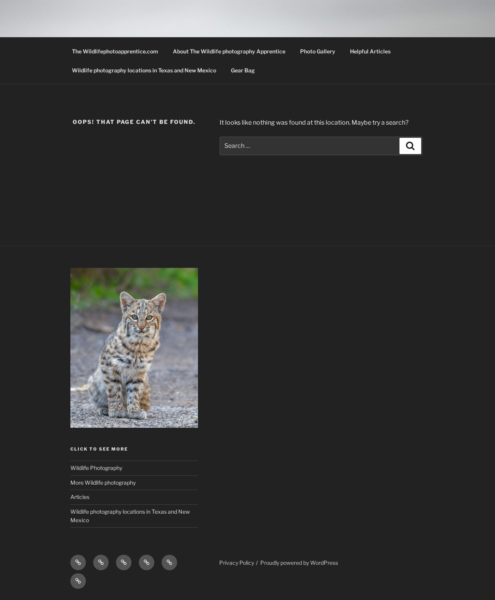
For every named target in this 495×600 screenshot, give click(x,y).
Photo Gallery (317, 51)
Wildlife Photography (96, 468)
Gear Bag (243, 70)
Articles (79, 497)
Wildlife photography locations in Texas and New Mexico (144, 70)
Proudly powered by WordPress (299, 562)
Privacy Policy (236, 562)
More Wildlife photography (103, 482)
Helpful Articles (370, 51)
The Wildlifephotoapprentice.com (115, 51)
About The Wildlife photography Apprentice (229, 51)
